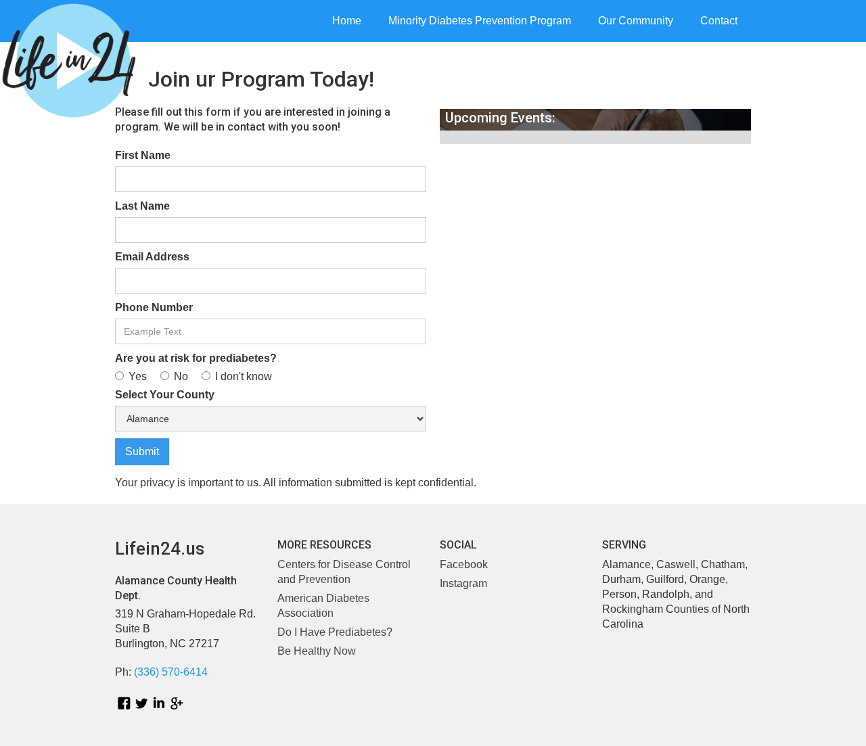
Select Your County (164, 394)
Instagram (463, 583)
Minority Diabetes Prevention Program (479, 20)
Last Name (142, 206)
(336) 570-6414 (171, 672)
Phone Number (154, 307)
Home (346, 20)
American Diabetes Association (323, 605)
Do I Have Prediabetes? (334, 632)
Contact (718, 20)
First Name (142, 155)
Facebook (464, 564)
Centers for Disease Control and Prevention (344, 572)
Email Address (152, 256)
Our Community (635, 20)
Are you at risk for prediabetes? (196, 358)
